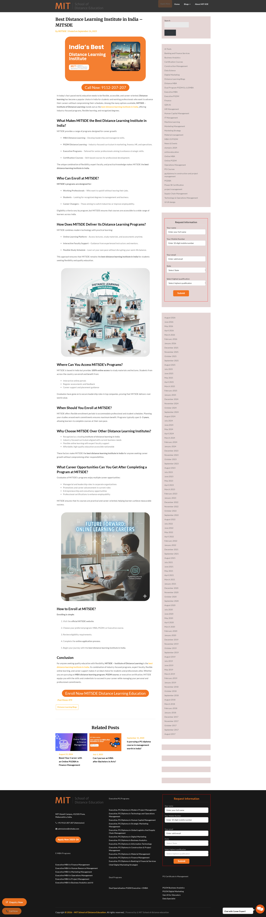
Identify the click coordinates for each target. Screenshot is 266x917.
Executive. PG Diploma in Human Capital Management (132, 820)
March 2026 (169, 335)
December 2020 (171, 588)
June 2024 (168, 425)
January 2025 (170, 395)
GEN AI (167, 105)
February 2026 (170, 339)
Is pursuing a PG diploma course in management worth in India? (139, 745)
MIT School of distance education (154, 912)
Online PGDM (170, 160)
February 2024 (170, 442)
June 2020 (168, 614)
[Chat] (260, 909)
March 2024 (169, 438)
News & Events (170, 143)
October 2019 (170, 648)
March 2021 (169, 579)
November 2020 (171, 592)
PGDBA (167, 180)
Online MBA (169, 156)
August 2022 (169, 519)
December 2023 (171, 450)
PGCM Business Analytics (174, 888)
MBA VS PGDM (171, 139)
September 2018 (171, 695)
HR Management (171, 109)
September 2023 (171, 463)
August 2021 (169, 558)
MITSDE (62, 31)
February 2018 (170, 708)
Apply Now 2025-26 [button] (68, 839)
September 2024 (171, 412)
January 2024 (170, 446)
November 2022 (171, 506)
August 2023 (169, 468)
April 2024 (169, 433)
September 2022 (171, 515)
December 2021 (171, 549)
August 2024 (169, 416)
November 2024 (171, 403)
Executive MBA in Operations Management (74, 875)
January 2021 (170, 584)
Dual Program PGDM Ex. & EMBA (179, 87)
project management (173, 189)
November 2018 (171, 687)
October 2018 (170, 691)
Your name (171, 228)
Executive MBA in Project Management (72, 879)
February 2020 (170, 631)
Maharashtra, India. (63, 817)
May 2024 (168, 429)
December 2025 (171, 347)
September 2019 (171, 652)
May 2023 (168, 481)
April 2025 (169, 382)
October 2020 (170, 596)
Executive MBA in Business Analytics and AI (74, 882)
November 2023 (171, 455)
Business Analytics (172, 57)
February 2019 (170, 678)
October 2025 (170, 356)
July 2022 (168, 523)
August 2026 (169, 317)
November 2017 (171, 721)
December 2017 (171, 717)
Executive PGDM (171, 96)
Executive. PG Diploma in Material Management (129, 854)
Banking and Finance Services (177, 53)
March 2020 (169, 627)
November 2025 (171, 352)
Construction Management (176, 66)
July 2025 (168, 369)
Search (167, 20)
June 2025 (168, 373)
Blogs (186, 4)
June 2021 (168, 566)
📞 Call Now (12, 911)
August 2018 (169, 699)
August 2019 (169, 657)
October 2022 (170, 511)
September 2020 (171, 601)
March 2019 (169, 674)
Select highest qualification (178, 279)
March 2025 (169, 386)
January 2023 (170, 498)
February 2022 (170, 541)
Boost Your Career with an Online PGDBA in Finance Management (70, 761)
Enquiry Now (16, 902)
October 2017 (170, 725)
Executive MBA (171, 92)
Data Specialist (169, 898)
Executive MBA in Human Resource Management (76, 868)
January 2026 (170, 343)
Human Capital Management (176, 113)
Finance (167, 100)
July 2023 (168, 472)
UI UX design (169, 202)
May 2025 (168, 378)
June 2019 (168, 665)
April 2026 (169, 330)
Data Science (170, 70)
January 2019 (170, 682)
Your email (171, 255)
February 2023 (170, 493)
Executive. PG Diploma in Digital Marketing (127, 836)
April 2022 (169, 536)
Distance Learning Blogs (67, 707)
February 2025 (170, 390)
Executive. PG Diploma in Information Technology (130, 844)
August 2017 (169, 734)
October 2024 (170, 408)
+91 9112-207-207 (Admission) (70, 823)
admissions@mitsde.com (68, 829)
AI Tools (167, 49)
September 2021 (171, 554)
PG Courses (169, 169)
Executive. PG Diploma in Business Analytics (128, 840)
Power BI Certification (174, 185)
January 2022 (170, 545)
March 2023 (169, 489)
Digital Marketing (172, 75)
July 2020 (168, 609)
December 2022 (171, 502)
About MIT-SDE (201, 4)
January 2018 (170, 712)
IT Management (171, 117)
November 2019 (171, 644)
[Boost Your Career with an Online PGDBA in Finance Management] (71, 741)
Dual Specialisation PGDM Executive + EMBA (128, 888)
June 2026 (168, 322)
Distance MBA (170, 83)
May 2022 (168, 532)
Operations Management (175, 165)
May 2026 (168, 326)
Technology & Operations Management (181, 198)
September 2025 (171, 360)
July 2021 (168, 562)
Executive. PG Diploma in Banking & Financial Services (132, 861)
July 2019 (168, 661)
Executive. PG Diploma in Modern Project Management (132, 810)
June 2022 (168, 528)
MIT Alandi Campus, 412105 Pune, (70, 814)
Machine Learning (172, 122)
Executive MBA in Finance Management (72, 864)
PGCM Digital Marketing (173, 891)
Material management (173, 135)
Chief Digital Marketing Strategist (123, 865)
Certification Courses (173, 62)
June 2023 (168, 476)
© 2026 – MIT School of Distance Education (85, 912)
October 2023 (170, 459)
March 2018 (169, 704)
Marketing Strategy (172, 130)
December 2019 (171, 639)
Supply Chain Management (175, 193)
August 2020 (169, 605)
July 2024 (168, 420)
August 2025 (169, 365)
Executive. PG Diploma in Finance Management (129, 857)
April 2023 (169, 485)
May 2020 (168, 618)
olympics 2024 (170, 148)
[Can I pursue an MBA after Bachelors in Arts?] (105, 741)
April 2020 (169, 622)
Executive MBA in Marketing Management (73, 872)
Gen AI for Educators (172, 895)
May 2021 (168, 571)
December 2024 (171, 399)
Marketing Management (174, 126)
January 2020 (170, 635)
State (169, 266)
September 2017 (171, 730)
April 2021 (169, 575)
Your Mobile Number (176, 239)
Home (177, 4)
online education (171, 152)
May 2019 (168, 669)
